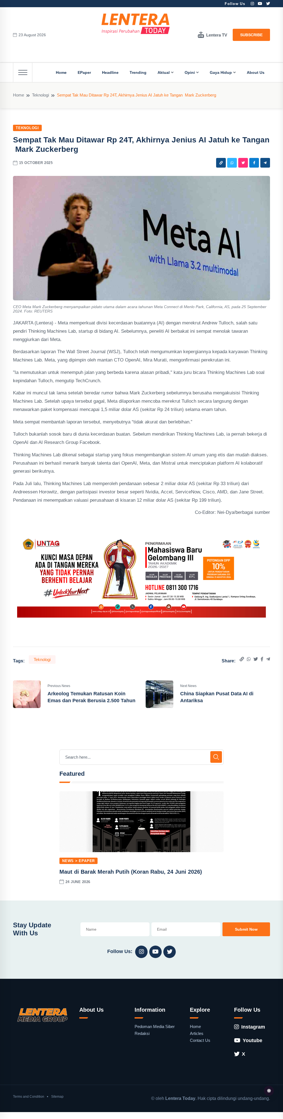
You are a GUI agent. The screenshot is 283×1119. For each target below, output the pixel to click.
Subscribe (251, 35)
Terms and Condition (28, 1097)
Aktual (164, 72)
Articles (196, 1033)
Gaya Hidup (221, 72)
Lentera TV (216, 35)
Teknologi (40, 95)
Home (61, 72)
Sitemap (57, 1097)
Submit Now (246, 929)
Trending (138, 72)
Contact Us (200, 1040)
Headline (110, 72)
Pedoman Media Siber (155, 1026)
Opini (190, 72)
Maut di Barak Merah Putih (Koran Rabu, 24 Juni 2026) (130, 872)
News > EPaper (78, 861)
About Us (255, 72)
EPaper (84, 72)
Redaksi (142, 1033)
